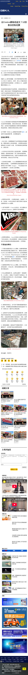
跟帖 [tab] (14, 550)
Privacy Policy (25, 6)
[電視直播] (14, 652)
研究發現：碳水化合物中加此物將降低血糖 (16, 364)
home (17, 1)
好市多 (19, 60)
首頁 (2, 18)
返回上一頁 (14, 469)
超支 (23, 132)
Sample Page (17, 6)
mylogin (9, 3)
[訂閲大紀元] (14, 605)
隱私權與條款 (9, 672)
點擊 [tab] (6, 550)
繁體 (27, 1)
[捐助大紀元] (14, 636)
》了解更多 (16, 672)
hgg (20, 1)
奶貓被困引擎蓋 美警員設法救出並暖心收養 (16, 366)
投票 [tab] (22, 550)
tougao (11, 6)
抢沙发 (24, 384)
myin (13, 3)
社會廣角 (6, 18)
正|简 (24, 52)
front (24, 1)
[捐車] (14, 627)
